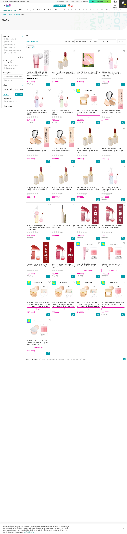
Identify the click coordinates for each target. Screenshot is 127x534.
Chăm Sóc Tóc (83, 10)
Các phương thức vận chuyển (10, 61)
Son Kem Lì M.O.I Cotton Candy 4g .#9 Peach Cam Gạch (37, 265)
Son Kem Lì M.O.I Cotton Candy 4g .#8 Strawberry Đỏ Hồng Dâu (63, 266)
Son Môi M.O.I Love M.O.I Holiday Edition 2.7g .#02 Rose (62, 188)
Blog (77, 1)
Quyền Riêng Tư (29, 532)
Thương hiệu (118, 10)
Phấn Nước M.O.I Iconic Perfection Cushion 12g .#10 (62, 150)
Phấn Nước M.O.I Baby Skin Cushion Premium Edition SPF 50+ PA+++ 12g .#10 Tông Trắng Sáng (88, 304)
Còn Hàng (8, 106)
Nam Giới (100, 10)
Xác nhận (19, 94)
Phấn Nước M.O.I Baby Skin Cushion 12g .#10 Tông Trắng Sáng (113, 304)
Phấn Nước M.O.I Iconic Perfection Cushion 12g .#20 (37, 150)
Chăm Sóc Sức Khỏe (55, 10)
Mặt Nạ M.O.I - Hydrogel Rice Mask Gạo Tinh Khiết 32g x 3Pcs (88, 73)
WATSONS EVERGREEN (9, 11)
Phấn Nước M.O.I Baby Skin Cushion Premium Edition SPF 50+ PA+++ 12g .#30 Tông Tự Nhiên (38, 304)
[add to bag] (48, 84)
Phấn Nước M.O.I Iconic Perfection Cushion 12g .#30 (111, 111)
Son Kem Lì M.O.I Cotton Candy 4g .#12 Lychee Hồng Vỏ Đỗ (88, 226)
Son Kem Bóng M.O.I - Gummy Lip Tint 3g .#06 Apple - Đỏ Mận (37, 112)
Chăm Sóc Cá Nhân (70, 10)
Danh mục (6, 36)
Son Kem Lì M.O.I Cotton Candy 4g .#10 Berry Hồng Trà (112, 226)
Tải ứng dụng (60, 1)
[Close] (33, 47)
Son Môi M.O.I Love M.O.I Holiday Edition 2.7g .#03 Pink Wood (37, 189)
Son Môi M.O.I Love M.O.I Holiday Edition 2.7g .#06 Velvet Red (87, 150)
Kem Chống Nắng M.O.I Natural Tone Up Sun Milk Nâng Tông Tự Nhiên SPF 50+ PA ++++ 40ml (37, 74)
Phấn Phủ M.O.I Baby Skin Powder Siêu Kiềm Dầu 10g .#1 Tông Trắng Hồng (37, 342)
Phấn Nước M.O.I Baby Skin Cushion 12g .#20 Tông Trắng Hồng (88, 112)
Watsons (22, 10)
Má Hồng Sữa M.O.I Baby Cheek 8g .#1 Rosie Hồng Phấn (87, 265)
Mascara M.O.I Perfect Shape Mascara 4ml (63, 226)
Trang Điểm (31, 10)
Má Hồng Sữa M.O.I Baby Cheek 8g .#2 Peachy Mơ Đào (112, 265)
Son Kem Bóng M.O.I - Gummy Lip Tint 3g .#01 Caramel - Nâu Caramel (38, 227)
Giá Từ (5, 85)
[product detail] (39, 60)
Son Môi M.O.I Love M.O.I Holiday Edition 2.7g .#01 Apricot (88, 188)
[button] (123, 4)
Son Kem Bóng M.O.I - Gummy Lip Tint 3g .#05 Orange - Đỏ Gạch (63, 112)
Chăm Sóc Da (41, 10)
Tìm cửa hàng (70, 1)
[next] (110, 10)
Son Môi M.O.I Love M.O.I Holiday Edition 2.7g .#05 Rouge (112, 150)
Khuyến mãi (7, 98)
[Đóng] (124, 528)
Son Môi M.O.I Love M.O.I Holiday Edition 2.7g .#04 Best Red (63, 73)
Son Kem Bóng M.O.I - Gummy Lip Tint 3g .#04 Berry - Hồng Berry (112, 74)
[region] (63, 528)
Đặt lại (6, 94)
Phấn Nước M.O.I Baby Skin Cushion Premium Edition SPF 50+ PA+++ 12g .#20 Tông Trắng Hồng (63, 304)
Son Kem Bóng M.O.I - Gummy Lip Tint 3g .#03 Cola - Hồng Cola (112, 189)
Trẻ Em (92, 10)
